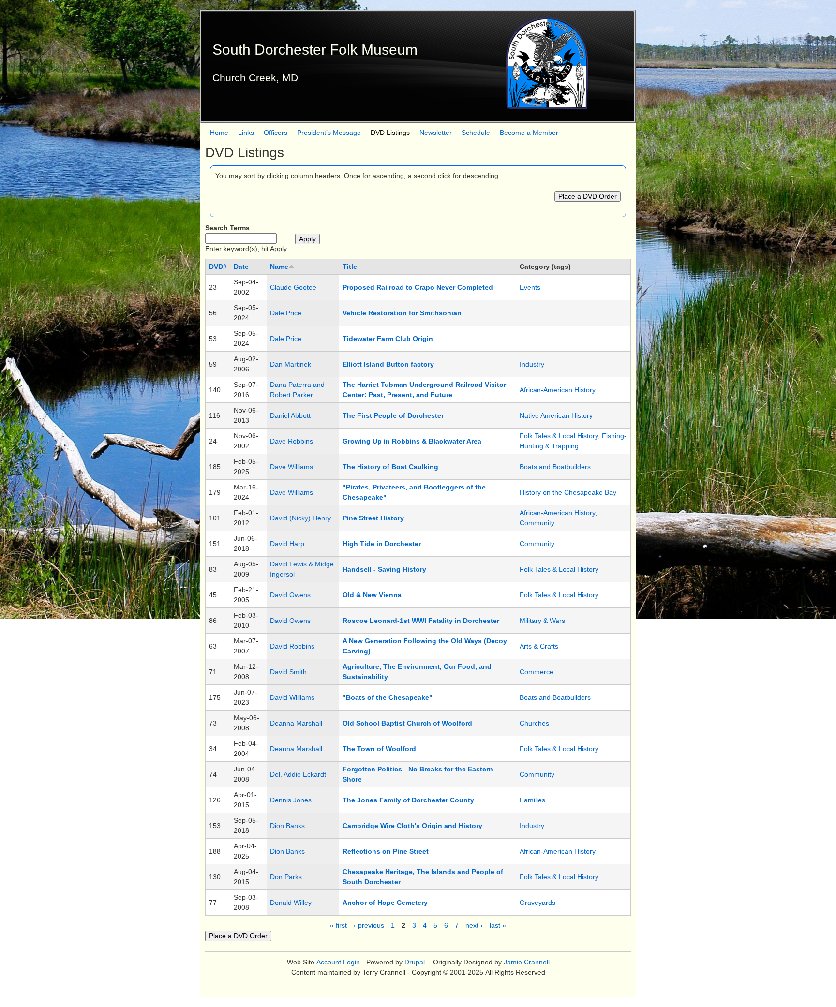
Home (219, 132)
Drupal (414, 962)
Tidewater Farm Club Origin (388, 338)
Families (532, 800)
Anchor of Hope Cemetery (385, 902)
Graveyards (537, 902)
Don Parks (286, 877)
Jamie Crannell (527, 962)
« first (338, 925)
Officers (275, 132)
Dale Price (285, 313)
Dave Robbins (291, 441)
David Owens (290, 595)
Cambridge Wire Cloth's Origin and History (412, 825)
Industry (532, 364)
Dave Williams (291, 467)
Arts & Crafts (539, 646)
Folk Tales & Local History (559, 436)
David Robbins (292, 646)
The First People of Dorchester (393, 415)
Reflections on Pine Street (386, 851)
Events (530, 287)
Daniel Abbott (290, 415)
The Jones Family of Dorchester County (408, 800)
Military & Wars (542, 620)
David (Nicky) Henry (300, 518)
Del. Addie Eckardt (298, 774)
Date (241, 266)
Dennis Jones (291, 800)
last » (498, 925)
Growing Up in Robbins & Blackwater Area (412, 441)
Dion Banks (287, 825)
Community (537, 523)
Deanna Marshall (296, 723)
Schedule (476, 132)
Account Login (338, 962)
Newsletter (435, 132)
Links (246, 132)
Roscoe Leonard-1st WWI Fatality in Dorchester (421, 620)
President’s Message (329, 132)
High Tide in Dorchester (382, 544)
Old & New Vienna (372, 595)
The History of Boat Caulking (390, 467)
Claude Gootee (293, 287)
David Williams (292, 697)
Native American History (556, 415)
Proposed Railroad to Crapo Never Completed (418, 287)
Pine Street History (373, 518)
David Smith (288, 672)
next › (474, 925)
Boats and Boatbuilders (555, 467)
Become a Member (529, 132)
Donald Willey (291, 902)
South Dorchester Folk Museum (315, 50)
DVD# (218, 266)
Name (279, 266)
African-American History (558, 390)
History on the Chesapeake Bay (568, 492)
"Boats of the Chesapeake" (388, 697)
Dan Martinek (290, 364)
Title (350, 266)
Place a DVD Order (587, 196)
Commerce (536, 672)
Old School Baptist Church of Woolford (407, 723)
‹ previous (369, 925)
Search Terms (227, 228)
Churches (534, 723)
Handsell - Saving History (384, 569)
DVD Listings (390, 132)
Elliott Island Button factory (388, 364)
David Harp (287, 544)
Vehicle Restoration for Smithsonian (402, 313)
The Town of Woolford (379, 749)
